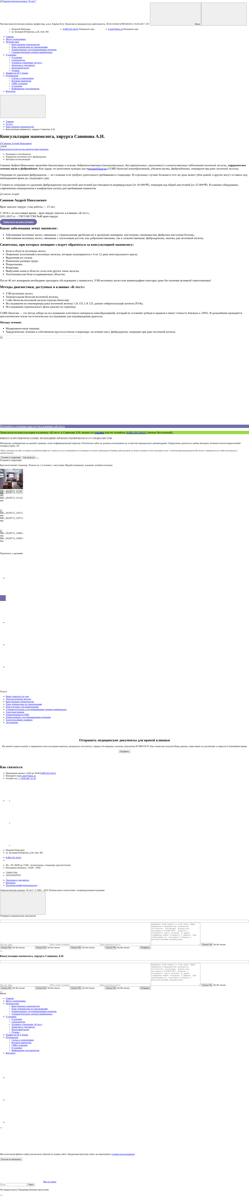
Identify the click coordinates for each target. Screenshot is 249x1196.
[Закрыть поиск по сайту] (1, 1195)
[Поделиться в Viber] (27, 644)
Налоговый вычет (20, 1029)
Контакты (10, 882)
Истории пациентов (21, 1042)
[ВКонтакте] (33, 800)
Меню (197, 24)
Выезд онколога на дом (17, 696)
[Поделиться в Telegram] (27, 600)
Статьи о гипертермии (23, 1040)
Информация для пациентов (25, 1050)
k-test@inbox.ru (115, 29)
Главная (10, 998)
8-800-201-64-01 (71, 29)
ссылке (99, 432)
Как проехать (29, 457)
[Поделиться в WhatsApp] (27, 667)
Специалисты (18, 1022)
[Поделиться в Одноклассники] (27, 622)
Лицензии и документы (17, 880)
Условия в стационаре (10, 457)
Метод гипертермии (16, 1001)
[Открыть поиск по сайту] (224, 14)
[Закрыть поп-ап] (1, 951)
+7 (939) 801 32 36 (27, 778)
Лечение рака (12, 1003)
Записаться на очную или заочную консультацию (24, 149)
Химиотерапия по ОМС (17, 714)
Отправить (124, 751)
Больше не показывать (11, 1159)
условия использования (122, 1154)
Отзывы (15, 1032)
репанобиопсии (97, 168)
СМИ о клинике (20, 1045)
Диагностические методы (18, 699)
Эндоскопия (12, 722)
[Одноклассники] (33, 823)
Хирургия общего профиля (19, 720)
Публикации (12, 1037)
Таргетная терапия (15, 712)
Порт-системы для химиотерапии (22, 707)
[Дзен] (33, 845)
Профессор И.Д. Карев (17, 1035)
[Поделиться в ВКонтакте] (27, 578)
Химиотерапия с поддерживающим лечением (28, 717)
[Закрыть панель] (1, 1127)
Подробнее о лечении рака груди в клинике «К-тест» (32, 426)
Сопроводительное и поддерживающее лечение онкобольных (36, 709)
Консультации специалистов (20, 701)
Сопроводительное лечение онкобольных (32, 1014)
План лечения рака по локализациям (24, 704)
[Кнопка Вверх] (23, 903)
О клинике (11, 1016)
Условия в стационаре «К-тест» (27, 1024)
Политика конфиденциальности (21, 885)
